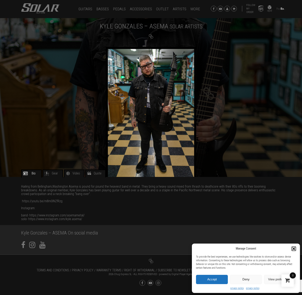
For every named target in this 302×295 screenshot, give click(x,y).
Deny (246, 279)
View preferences (280, 279)
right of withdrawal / (140, 270)
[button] (294, 249)
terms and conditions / (54, 270)
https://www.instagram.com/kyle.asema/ (55, 219)
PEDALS (119, 9)
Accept (212, 279)
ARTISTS (179, 9)
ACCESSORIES (141, 9)
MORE (195, 9)
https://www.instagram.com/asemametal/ (57, 215)
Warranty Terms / (109, 270)
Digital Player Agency (183, 274)
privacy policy (237, 288)
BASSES (102, 9)
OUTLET (162, 9)
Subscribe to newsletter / (178, 270)
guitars (85, 9)
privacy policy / (84, 270)
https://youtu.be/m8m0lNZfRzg (42, 201)
